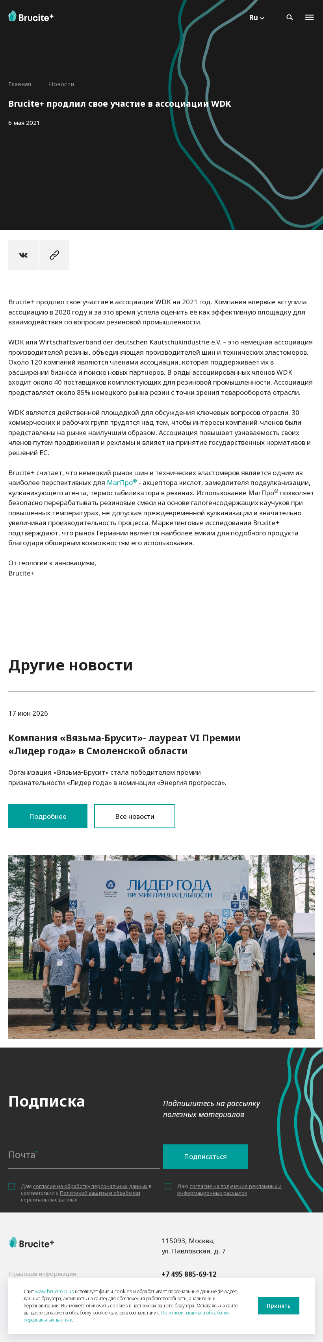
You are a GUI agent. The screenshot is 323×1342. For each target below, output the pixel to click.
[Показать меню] (309, 17)
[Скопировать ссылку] (54, 255)
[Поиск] (289, 17)
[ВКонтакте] (23, 255)
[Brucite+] (31, 15)
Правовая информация (42, 1273)
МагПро (120, 482)
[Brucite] (31, 1242)
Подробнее (161, 865)
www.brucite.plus (54, 1291)
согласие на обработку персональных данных (90, 1186)
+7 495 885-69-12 (189, 1274)
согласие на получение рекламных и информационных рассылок (229, 1189)
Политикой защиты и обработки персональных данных (80, 1196)
